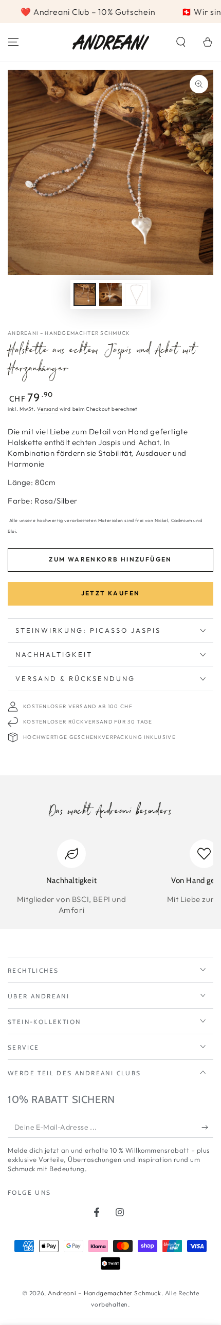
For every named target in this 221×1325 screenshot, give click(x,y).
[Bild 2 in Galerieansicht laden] (110, 294)
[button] (181, 42)
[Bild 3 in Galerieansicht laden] (136, 294)
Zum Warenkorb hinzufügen (110, 559)
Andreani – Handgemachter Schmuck (69, 333)
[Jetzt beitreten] (207, 1127)
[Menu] (13, 42)
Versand (47, 409)
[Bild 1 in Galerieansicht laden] (84, 294)
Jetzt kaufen (110, 593)
